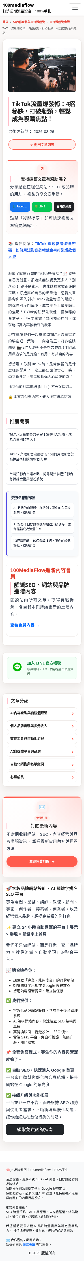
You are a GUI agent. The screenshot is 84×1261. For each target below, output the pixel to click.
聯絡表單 (29, 1244)
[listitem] (20, 207)
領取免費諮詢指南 (35, 1129)
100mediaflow (18, 5)
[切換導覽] (75, 7)
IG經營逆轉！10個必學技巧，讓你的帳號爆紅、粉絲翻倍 (42, 542)
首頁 (5, 22)
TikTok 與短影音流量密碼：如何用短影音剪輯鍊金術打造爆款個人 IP (42, 250)
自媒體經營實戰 (60, 22)
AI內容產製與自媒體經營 (29, 22)
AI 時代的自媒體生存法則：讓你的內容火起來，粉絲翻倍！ (42, 510)
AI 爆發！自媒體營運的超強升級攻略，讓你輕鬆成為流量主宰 (42, 526)
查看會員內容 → (25, 625)
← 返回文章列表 (42, 144)
